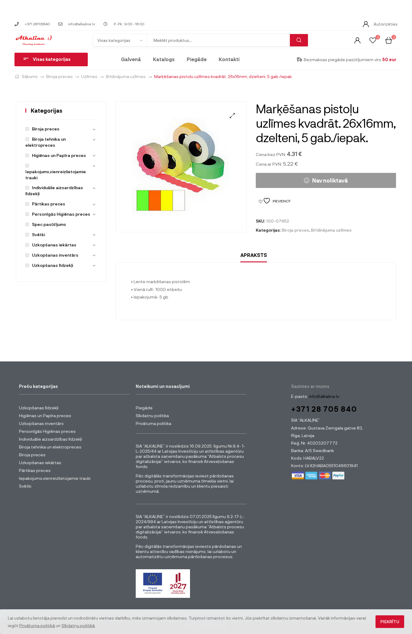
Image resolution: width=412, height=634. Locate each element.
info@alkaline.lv (323, 396)
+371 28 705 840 (324, 408)
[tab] (253, 255)
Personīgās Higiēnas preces (61, 214)
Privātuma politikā (37, 625)
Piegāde (197, 59)
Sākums (30, 76)
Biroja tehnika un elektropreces (50, 446)
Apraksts (253, 255)
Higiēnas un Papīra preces (59, 155)
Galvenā (131, 59)
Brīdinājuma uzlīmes (126, 76)
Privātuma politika (153, 423)
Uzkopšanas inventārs (55, 255)
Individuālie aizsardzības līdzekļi (50, 439)
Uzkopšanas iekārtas (54, 244)
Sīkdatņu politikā (78, 625)
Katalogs (164, 59)
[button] (232, 115)
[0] (372, 40)
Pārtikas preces (48, 203)
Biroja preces (59, 76)
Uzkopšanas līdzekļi (52, 265)
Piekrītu (389, 621)
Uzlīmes (89, 76)
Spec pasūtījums (49, 224)
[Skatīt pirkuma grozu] (388, 40)
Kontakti (229, 59)
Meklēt (299, 40)
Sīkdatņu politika (152, 415)
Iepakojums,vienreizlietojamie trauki (55, 174)
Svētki (38, 234)
